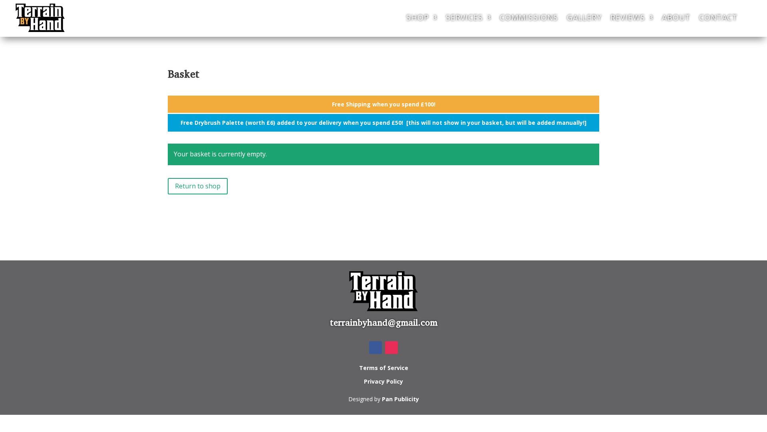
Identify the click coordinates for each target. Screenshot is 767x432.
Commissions (529, 17)
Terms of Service (383, 368)
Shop (417, 17)
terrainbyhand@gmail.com (383, 322)
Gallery (584, 17)
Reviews (627, 17)
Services (464, 17)
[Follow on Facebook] (375, 347)
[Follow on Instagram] (391, 347)
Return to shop (198, 186)
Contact (718, 17)
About (676, 17)
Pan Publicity (400, 399)
